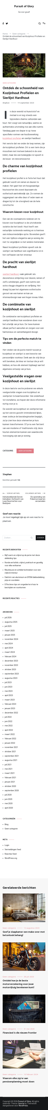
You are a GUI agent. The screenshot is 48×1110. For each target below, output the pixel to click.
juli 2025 (8, 626)
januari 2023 (10, 708)
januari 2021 (10, 782)
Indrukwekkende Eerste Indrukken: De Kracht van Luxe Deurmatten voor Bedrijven (13, 498)
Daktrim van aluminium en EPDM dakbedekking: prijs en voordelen (25, 578)
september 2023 (12, 674)
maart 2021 (10, 773)
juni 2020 (8, 799)
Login (7, 845)
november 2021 (11, 747)
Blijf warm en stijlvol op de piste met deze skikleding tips (22, 556)
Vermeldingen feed (13, 849)
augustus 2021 (11, 760)
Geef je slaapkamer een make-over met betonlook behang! (24, 933)
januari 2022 (10, 743)
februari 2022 (10, 739)
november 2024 (11, 639)
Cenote (21, 1103)
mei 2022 (9, 726)
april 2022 (9, 730)
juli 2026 (8, 617)
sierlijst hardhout (11, 274)
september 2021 (12, 756)
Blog (6, 824)
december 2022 (11, 713)
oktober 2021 (10, 751)
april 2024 (9, 648)
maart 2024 (10, 652)
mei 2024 (9, 643)
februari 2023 (10, 704)
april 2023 (9, 695)
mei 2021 (9, 769)
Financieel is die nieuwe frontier (20, 1033)
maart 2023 (10, 700)
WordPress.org (11, 858)
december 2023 (11, 661)
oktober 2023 (10, 669)
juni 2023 (8, 687)
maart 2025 (10, 631)
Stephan (6, 103)
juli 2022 (8, 717)
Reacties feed (11, 854)
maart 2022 (10, 734)
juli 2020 (8, 795)
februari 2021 (10, 777)
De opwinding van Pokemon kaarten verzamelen (35, 497)
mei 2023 (9, 691)
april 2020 (9, 808)
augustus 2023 (11, 678)
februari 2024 (10, 656)
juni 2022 (8, 721)
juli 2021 (8, 765)
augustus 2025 (11, 622)
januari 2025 (10, 635)
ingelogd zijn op (18, 517)
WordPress (23, 1106)
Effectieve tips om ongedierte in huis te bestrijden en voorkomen (21, 585)
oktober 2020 (10, 786)
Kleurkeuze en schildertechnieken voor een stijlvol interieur (23, 571)
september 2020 (12, 790)
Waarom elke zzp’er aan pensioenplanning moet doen (18, 1080)
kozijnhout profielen (12, 138)
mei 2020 (9, 803)
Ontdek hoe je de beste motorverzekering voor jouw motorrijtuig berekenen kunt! (18, 984)
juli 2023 (8, 682)
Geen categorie (9, 83)
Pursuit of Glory (24, 6)
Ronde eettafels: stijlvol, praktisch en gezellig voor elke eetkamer (24, 564)
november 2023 (11, 665)
